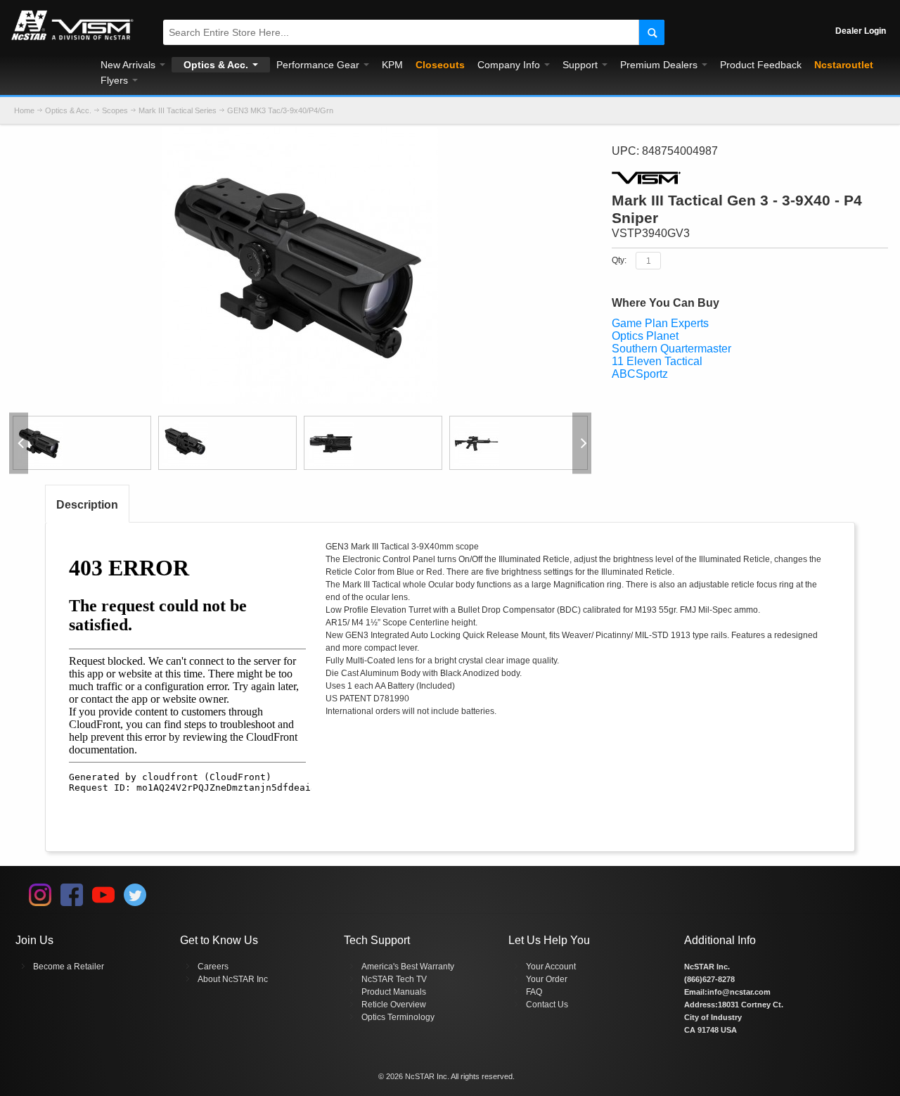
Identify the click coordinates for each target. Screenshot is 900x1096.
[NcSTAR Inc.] (72, 40)
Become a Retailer (68, 966)
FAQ (534, 992)
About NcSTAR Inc (233, 979)
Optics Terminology (398, 1017)
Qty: (619, 260)
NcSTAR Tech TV (394, 979)
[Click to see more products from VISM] (750, 178)
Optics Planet (645, 336)
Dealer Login (860, 31)
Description (87, 505)
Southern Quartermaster (671, 349)
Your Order (546, 979)
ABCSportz (640, 374)
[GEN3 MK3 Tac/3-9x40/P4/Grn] (300, 134)
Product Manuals (393, 992)
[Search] (651, 32)
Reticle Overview (393, 1004)
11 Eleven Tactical (657, 361)
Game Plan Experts (660, 323)
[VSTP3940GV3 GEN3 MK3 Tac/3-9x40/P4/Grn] (82, 443)
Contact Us (547, 1004)
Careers (213, 966)
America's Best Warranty (407, 966)
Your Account (551, 966)
